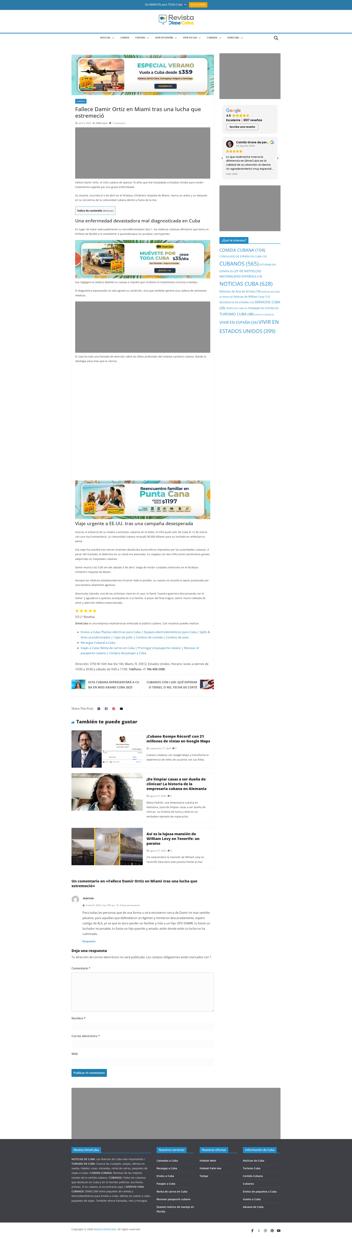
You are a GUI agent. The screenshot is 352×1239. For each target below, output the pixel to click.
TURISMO (140, 37)
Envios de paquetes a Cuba (260, 1191)
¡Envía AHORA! (198, 4)
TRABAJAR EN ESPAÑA (263, 308)
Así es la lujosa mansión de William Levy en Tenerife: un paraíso (172, 838)
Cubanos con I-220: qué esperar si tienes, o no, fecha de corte (171, 684)
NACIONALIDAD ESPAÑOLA (240, 276)
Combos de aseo (177, 637)
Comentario (81, 968)
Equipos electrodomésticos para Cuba (170, 632)
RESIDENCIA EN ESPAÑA (236, 302)
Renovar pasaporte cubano (173, 1199)
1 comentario (119, 123)
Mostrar (108, 210)
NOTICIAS (105, 37)
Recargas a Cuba (167, 1168)
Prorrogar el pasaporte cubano (159, 648)
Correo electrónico (86, 1036)
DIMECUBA (233, 37)
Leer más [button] (231, 174)
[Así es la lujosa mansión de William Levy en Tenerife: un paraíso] (107, 830)
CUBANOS (212, 37)
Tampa (204, 1176)
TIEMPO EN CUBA (236, 308)
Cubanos (248, 1183)
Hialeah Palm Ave (210, 1168)
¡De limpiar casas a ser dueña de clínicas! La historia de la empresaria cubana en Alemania (176, 784)
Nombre (79, 1018)
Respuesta (89, 941)
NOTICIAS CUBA (246, 283)
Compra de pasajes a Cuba (127, 653)
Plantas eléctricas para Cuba (121, 632)
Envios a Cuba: (91, 632)
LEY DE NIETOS (247, 271)
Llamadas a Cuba (167, 1160)
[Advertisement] (142, 153)
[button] (112, 38)
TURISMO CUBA (236, 314)
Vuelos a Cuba (252, 1199)
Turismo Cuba (251, 1168)
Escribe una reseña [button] (242, 127)
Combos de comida (149, 637)
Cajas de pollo (123, 637)
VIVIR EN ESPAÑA (238, 322)
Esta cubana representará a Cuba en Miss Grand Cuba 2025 (113, 684)
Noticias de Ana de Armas (240, 291)
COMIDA (124, 37)
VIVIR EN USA (190, 37)
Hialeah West (208, 1160)
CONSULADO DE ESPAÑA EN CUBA (243, 256)
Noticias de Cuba (253, 1160)
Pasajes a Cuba (166, 1183)
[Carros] (142, 243)
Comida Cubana (253, 1176)
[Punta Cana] (142, 483)
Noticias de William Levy (252, 296)
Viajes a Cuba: (90, 648)
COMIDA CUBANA (242, 250)
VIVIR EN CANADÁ (264, 314)
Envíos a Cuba (165, 1176)
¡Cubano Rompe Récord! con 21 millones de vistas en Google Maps (178, 739)
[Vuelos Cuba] (143, 57)
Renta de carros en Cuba (117, 648)
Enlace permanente (130, 905)
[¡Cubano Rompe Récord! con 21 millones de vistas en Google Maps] (107, 733)
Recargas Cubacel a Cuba (98, 643)
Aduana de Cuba (253, 1207)
